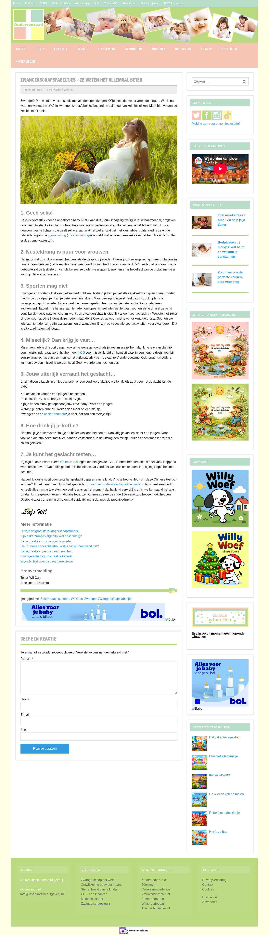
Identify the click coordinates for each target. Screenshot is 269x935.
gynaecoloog (57, 235)
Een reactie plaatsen (60, 89)
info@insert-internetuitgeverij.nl (42, 894)
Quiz (96, 3)
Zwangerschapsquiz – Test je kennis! (46, 556)
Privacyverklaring (214, 880)
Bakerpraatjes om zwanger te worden (46, 541)
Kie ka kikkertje (219, 775)
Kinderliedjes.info (154, 880)
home (65, 598)
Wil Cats (77, 598)
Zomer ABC (111, 3)
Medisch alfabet (61, 3)
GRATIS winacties (173, 3)
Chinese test (69, 462)
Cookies (208, 889)
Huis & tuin (183, 49)
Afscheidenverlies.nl (156, 908)
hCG (81, 352)
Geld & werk (107, 49)
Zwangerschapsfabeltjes (115, 598)
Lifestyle (61, 49)
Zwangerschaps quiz (95, 903)
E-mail (25, 714)
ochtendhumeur (55, 414)
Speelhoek (229, 49)
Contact (207, 884)
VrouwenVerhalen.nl (156, 894)
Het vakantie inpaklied (224, 737)
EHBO (43, 3)
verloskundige (81, 235)
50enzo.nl (148, 884)
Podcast (29, 3)
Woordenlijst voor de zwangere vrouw (46, 561)
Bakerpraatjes (50, 598)
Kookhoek (158, 49)
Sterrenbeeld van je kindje (99, 889)
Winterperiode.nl (153, 903)
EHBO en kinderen (94, 894)
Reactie (26, 658)
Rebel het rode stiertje (224, 812)
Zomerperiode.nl (153, 899)
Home (16, 3)
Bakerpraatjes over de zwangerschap (46, 551)
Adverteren (210, 902)
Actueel (21, 49)
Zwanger (90, 598)
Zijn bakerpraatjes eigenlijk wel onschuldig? (51, 536)
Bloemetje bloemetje (223, 756)
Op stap (206, 49)
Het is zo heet (218, 831)
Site (23, 729)
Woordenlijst (82, 3)
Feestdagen (129, 3)
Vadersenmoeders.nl (156, 889)
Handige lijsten (149, 3)
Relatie (82, 49)
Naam (24, 699)
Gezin (41, 49)
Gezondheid (133, 49)
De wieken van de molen (226, 794)
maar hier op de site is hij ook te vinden (115, 484)
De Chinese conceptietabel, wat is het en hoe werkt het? (59, 546)
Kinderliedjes (26, 61)
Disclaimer (209, 897)
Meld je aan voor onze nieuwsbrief (216, 123)
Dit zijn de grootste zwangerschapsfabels (49, 531)
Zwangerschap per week (98, 880)
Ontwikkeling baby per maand (101, 884)
